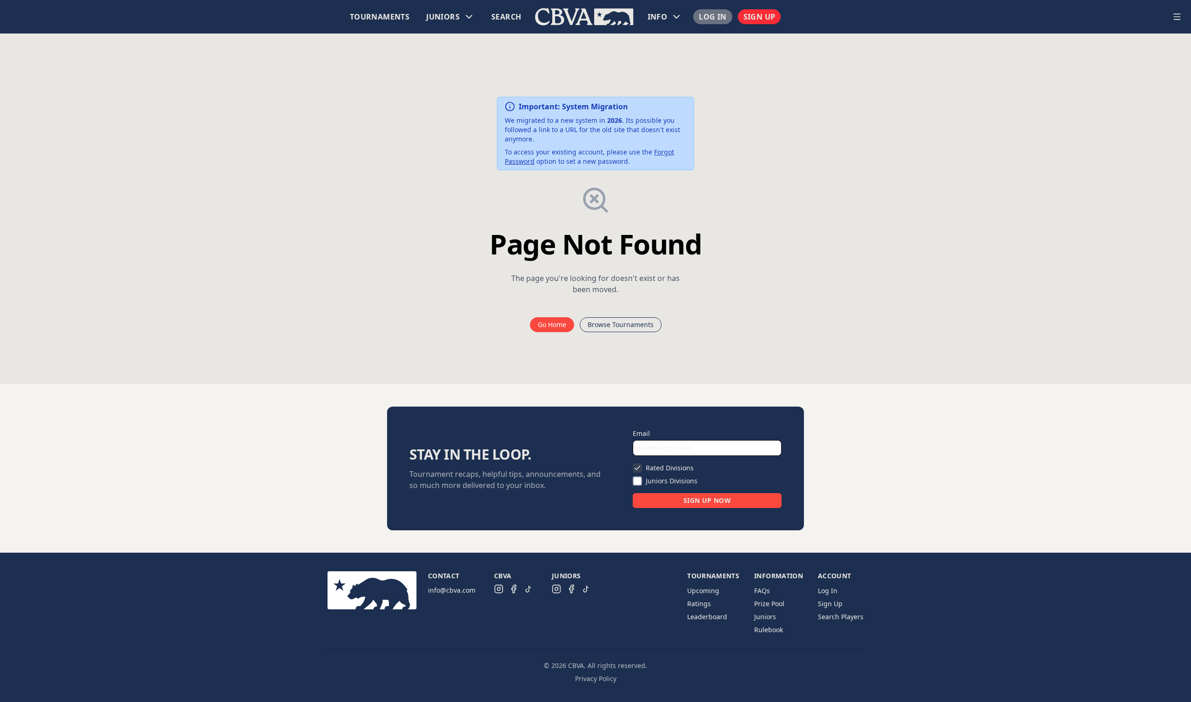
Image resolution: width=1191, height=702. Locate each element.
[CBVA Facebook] (513, 589)
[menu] (584, 17)
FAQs (762, 590)
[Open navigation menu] (1177, 16)
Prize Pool (769, 603)
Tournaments (379, 17)
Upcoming (703, 590)
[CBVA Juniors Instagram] (556, 589)
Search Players (840, 616)
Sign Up (759, 17)
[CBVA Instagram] (498, 589)
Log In (712, 17)
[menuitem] (379, 16)
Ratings (699, 603)
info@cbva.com (451, 590)
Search (506, 17)
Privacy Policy (595, 678)
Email (641, 433)
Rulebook (768, 629)
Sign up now (707, 500)
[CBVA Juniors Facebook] (571, 589)
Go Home (552, 324)
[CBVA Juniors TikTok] (586, 589)
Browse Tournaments (621, 324)
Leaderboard (707, 616)
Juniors (765, 616)
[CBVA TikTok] (528, 589)
